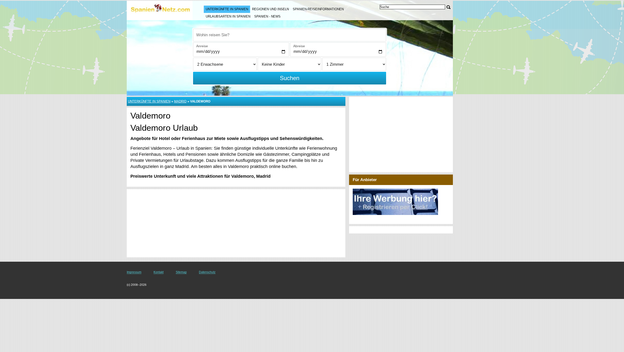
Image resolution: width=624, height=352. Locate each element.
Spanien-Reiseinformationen (318, 9)
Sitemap (181, 272)
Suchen (289, 78)
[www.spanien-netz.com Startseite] (160, 10)
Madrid (180, 101)
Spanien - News (267, 16)
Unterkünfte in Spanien (227, 9)
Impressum (134, 272)
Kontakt (159, 272)
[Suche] (448, 7)
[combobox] (289, 35)
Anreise (202, 46)
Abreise (299, 46)
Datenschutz (207, 272)
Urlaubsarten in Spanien (228, 16)
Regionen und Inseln (270, 9)
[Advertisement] (236, 223)
